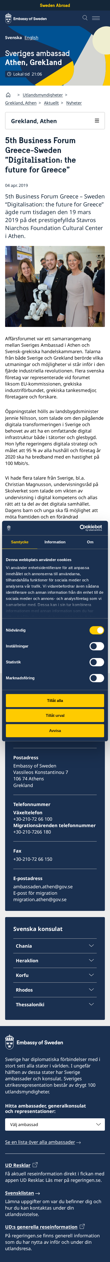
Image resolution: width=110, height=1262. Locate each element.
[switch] (97, 646)
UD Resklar (17, 1165)
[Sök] (85, 18)
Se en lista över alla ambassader (40, 1142)
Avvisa (55, 730)
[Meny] (98, 18)
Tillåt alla (55, 700)
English (31, 37)
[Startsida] (10, 95)
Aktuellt (51, 103)
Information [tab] (55, 542)
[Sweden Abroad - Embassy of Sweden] (30, 18)
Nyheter (74, 103)
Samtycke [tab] (20, 542)
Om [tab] (90, 542)
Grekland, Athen (21, 103)
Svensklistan (19, 1193)
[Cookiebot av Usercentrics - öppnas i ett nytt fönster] (81, 528)
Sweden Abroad (55, 5)
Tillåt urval (55, 715)
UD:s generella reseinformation (41, 1227)
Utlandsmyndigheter (43, 95)
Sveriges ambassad (37, 58)
